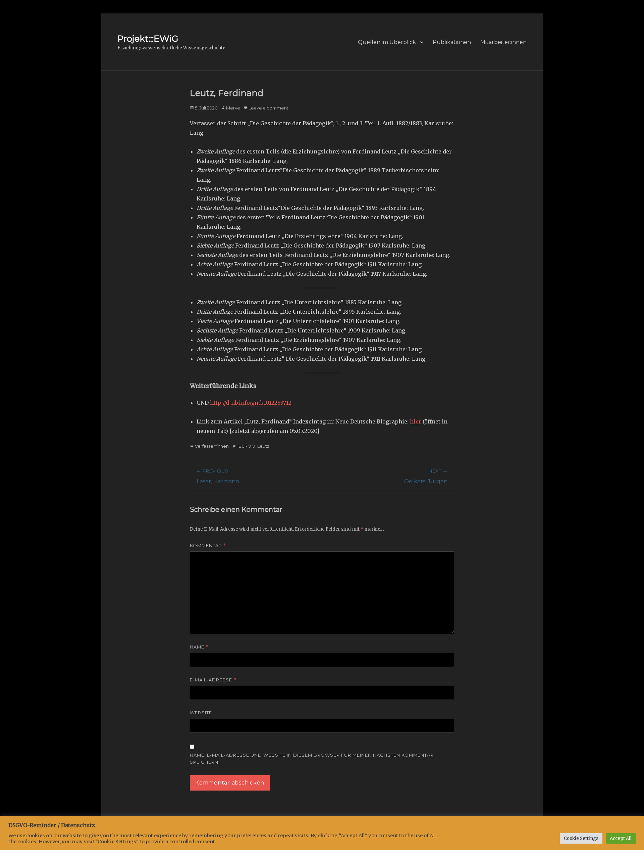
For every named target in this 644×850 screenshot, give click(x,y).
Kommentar (208, 545)
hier (415, 421)
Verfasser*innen (212, 446)
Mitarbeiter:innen (503, 42)
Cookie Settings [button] (581, 838)
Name (199, 647)
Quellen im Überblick (387, 42)
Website (201, 712)
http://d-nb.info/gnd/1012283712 (250, 402)
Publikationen (452, 42)
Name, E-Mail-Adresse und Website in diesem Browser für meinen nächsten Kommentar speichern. (312, 758)
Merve (233, 107)
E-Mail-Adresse (213, 680)
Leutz (263, 446)
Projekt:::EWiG (147, 38)
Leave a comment (268, 107)
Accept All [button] (621, 838)
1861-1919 (246, 446)
